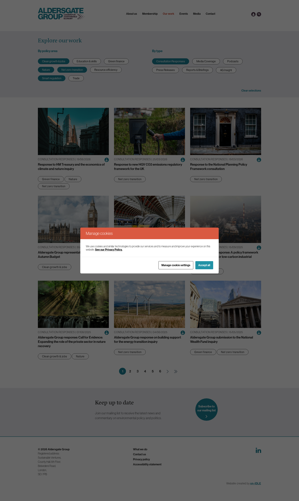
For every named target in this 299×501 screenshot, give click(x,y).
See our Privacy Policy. (108, 249)
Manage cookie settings (175, 265)
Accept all (204, 265)
